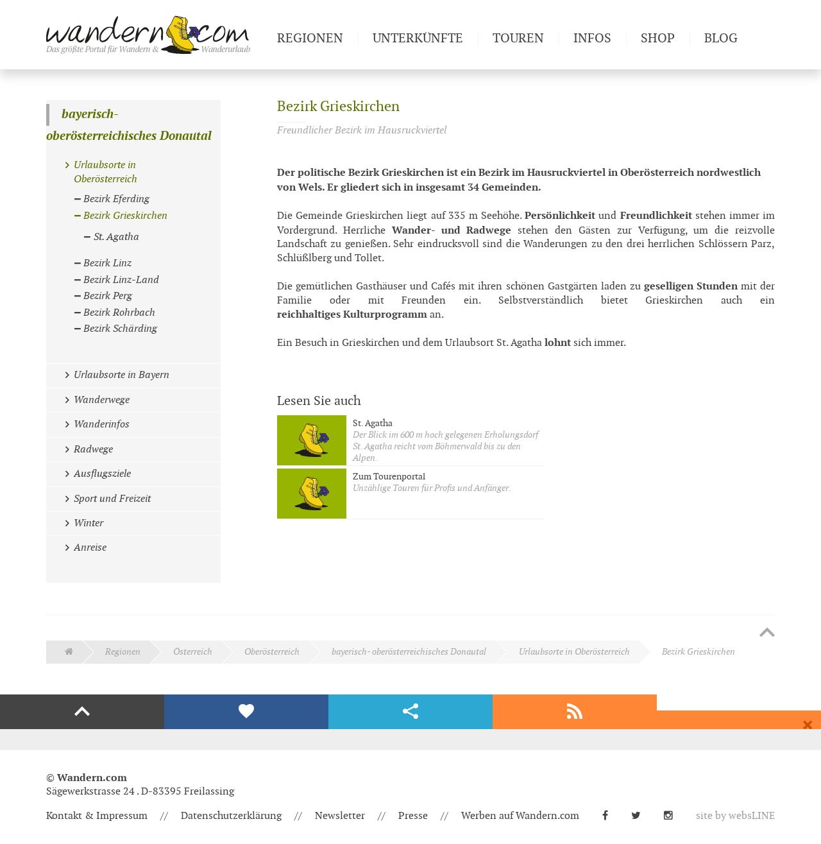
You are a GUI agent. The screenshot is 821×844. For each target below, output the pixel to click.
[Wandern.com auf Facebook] (610, 816)
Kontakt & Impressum (97, 816)
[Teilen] (410, 711)
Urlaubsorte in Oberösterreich (574, 651)
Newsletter (340, 816)
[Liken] (246, 711)
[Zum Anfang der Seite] (767, 633)
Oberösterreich (272, 651)
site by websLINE (735, 816)
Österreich (192, 651)
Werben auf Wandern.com (520, 816)
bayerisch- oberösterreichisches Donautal (129, 125)
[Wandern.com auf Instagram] (673, 816)
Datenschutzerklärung (231, 816)
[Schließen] (807, 725)
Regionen (122, 651)
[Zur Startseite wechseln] (156, 34)
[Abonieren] (575, 711)
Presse (413, 816)
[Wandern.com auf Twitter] (641, 816)
